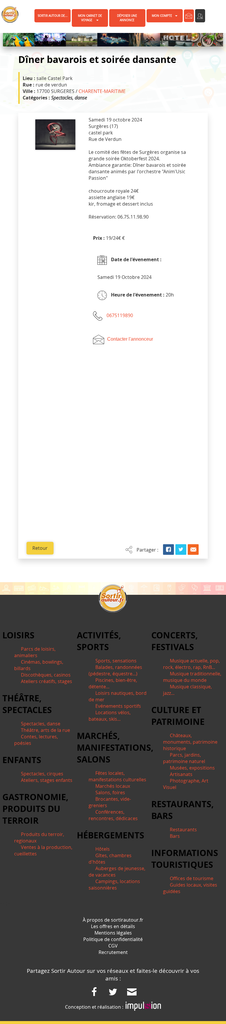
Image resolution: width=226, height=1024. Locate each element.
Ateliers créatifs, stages (46, 681)
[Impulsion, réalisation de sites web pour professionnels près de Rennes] (143, 1007)
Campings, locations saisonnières (114, 884)
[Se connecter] (200, 15)
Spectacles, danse (40, 723)
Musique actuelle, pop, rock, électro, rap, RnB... (191, 663)
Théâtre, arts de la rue (45, 730)
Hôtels (102, 849)
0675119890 (120, 315)
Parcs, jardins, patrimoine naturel (184, 758)
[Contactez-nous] (189, 15)
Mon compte (162, 16)
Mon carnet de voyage (90, 18)
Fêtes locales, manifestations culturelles (117, 776)
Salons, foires (110, 792)
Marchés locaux (112, 786)
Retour (40, 548)
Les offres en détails (113, 926)
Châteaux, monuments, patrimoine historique (190, 742)
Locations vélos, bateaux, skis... (110, 715)
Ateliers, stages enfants (46, 780)
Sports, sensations (116, 660)
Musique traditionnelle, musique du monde (192, 676)
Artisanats (181, 774)
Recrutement (113, 952)
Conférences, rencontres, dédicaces (113, 815)
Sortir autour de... (53, 16)
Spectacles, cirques (42, 773)
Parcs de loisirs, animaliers (35, 652)
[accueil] (6, 14)
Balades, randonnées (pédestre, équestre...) (115, 670)
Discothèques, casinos (46, 675)
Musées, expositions (192, 768)
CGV (113, 946)
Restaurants (183, 829)
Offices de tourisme (191, 878)
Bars (175, 836)
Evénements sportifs (118, 706)
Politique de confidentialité (113, 939)
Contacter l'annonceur (130, 339)
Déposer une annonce (127, 18)
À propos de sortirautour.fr (113, 920)
